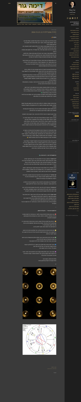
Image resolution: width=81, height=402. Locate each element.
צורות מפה (76, 44)
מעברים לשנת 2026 (75, 68)
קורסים (43, 24)
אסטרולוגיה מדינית (74, 206)
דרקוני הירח (76, 42)
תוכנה (26, 24)
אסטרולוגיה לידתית (74, 196)
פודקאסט (34, 24)
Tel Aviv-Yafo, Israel (53, 368)
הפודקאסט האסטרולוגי (73, 202)
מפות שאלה (76, 90)
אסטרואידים (76, 88)
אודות (23, 24)
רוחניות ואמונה (76, 105)
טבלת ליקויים (76, 62)
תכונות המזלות (76, 34)
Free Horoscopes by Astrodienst (73, 141)
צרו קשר (19, 24)
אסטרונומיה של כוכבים (74, 40)
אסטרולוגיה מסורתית (73, 198)
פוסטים (69, 194)
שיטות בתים (76, 50)
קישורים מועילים (75, 64)
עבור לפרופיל (72, 14)
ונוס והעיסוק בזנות (75, 57)
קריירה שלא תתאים (75, 99)
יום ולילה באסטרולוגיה (74, 53)
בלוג (51, 24)
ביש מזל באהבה (75, 101)
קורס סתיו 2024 (75, 78)
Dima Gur (72, 10)
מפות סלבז (76, 208)
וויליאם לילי (75, 200)
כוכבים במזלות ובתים (74, 66)
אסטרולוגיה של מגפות (74, 55)
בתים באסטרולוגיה (75, 32)
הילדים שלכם (76, 95)
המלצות (39, 24)
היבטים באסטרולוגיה (74, 36)
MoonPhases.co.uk (72, 188)
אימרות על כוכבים (75, 38)
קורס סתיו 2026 (75, 74)
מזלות (77, 83)
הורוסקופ (52, 367)
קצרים (77, 204)
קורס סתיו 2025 (75, 76)
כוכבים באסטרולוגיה (74, 30)
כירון (78, 85)
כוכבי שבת (76, 46)
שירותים (47, 24)
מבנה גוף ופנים (75, 103)
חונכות (29, 24)
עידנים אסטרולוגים (75, 48)
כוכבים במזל (76, 107)
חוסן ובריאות (76, 97)
